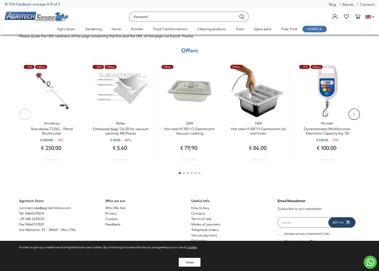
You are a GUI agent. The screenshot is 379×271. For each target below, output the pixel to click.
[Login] (335, 16)
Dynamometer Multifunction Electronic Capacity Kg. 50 (327, 131)
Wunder (327, 123)
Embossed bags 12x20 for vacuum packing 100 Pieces (121, 131)
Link (326, 234)
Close (189, 262)
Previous (24, 114)
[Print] (73, 91)
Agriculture (66, 29)
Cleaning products (211, 29)
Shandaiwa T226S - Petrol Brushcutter (52, 131)
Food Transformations (170, 29)
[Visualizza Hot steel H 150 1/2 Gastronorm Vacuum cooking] (210, 80)
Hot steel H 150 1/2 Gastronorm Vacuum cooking (189, 131)
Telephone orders (204, 230)
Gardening (93, 29)
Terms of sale (201, 219)
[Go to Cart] (357, 16)
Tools (240, 29)
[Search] (242, 16)
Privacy (111, 213)
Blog (332, 4)
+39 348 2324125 (31, 219)
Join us (338, 222)
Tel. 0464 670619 (31, 213)
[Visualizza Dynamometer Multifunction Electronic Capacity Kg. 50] (348, 80)
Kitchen (137, 29)
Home (116, 29)
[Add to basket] (142, 80)
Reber (120, 123)
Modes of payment (205, 224)
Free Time (289, 29)
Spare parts (262, 29)
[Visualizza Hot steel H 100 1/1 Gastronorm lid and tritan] (279, 80)
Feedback (112, 224)
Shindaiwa (52, 123)
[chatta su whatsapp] (370, 262)
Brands (348, 4)
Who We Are (115, 208)
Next (354, 114)
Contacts (367, 4)
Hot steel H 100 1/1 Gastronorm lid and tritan (258, 131)
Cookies (111, 219)
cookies (192, 247)
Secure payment (204, 235)
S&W (189, 123)
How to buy (200, 208)
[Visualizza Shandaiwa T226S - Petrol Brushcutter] (73, 80)
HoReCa (314, 29)
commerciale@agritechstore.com (45, 208)
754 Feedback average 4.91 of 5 (34, 4)
